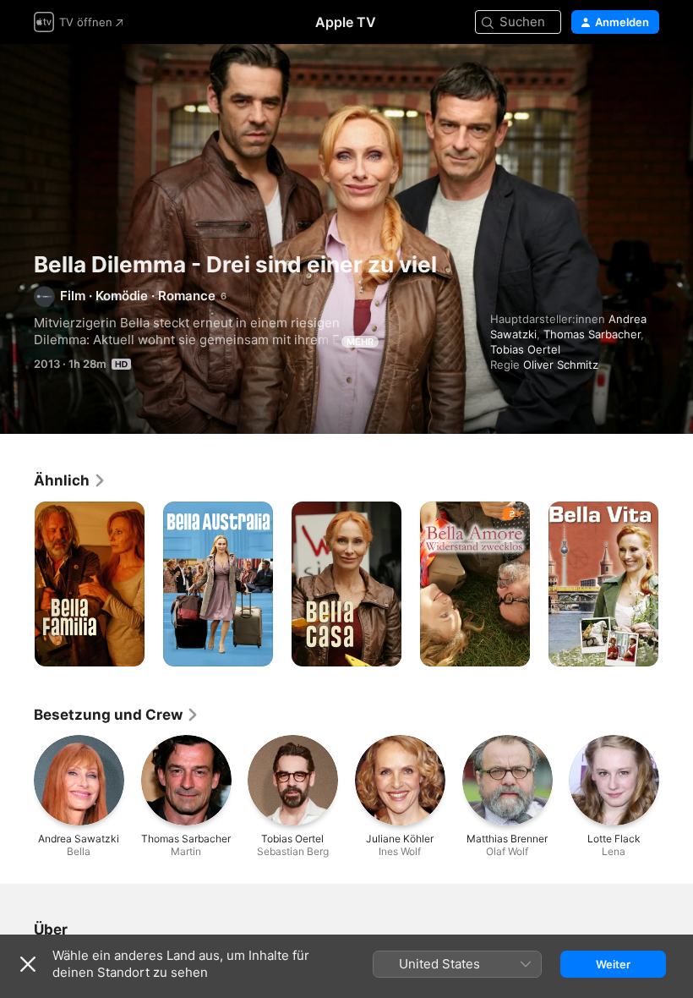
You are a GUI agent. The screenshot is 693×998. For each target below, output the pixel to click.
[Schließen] (27, 964)
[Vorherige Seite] (17, 584)
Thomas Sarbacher (592, 334)
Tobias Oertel (525, 349)
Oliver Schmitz (560, 364)
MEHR (360, 342)
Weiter (613, 964)
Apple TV (345, 22)
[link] (70, 480)
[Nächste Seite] (676, 584)
